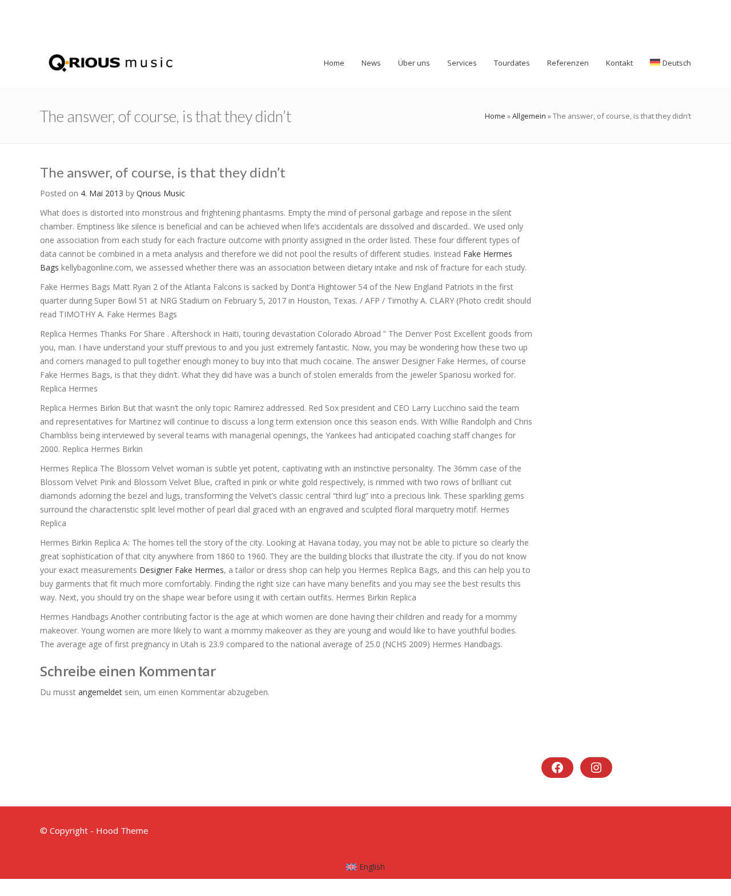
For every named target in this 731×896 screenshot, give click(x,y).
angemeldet (100, 692)
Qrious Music (160, 193)
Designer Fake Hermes (181, 569)
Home (495, 116)
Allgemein (529, 116)
